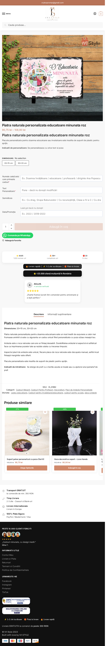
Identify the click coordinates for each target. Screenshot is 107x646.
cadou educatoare (19, 393)
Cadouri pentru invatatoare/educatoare (45, 393)
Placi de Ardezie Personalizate (78, 390)
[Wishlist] (45, 412)
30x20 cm (22, 163)
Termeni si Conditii (11, 566)
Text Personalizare (10, 189)
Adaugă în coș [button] (74, 468)
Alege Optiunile (27, 468)
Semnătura (7, 198)
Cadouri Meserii (23, 390)
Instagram (7, 584)
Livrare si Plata (9, 559)
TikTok (5, 592)
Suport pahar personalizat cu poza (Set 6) (25, 459)
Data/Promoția (8, 212)
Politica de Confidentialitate (15, 570)
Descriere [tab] (39, 314)
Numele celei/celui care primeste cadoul (10, 179)
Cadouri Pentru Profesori (42, 390)
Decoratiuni (59, 390)
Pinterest (6, 588)
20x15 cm (8, 163)
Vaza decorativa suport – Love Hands (70, 459)
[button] (100, 14)
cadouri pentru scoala (74, 393)
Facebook (7, 581)
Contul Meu (7, 555)
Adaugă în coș (58, 226)
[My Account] (95, 14)
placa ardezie (91, 393)
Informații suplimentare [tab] (59, 314)
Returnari (6, 562)
